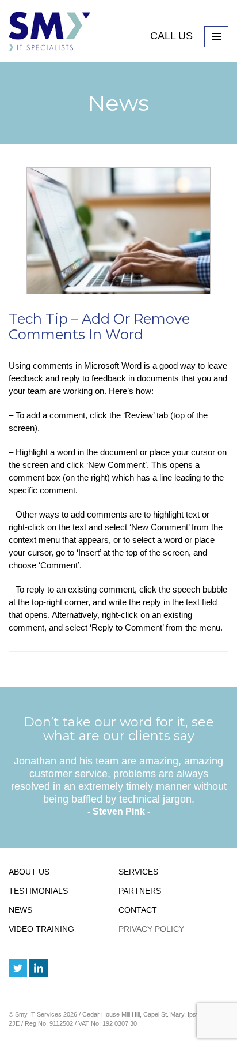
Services (138, 871)
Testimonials (38, 890)
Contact (137, 909)
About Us (29, 871)
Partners (139, 890)
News (20, 909)
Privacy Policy (151, 928)
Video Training (41, 928)
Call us (173, 36)
